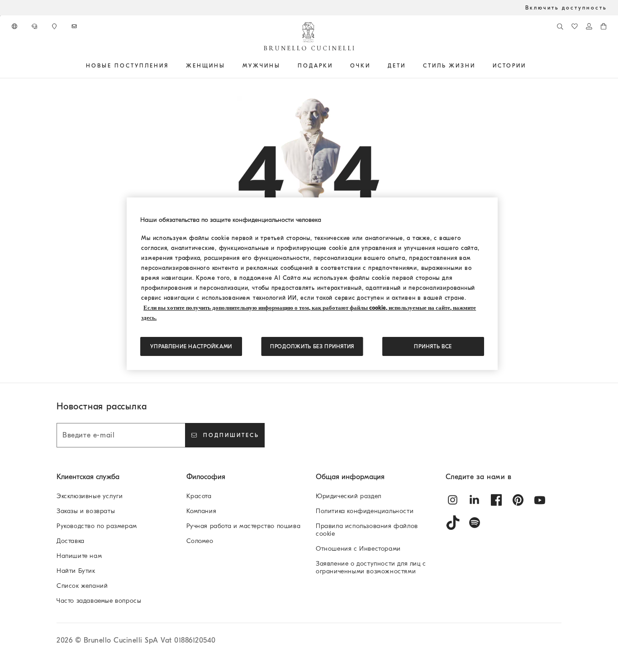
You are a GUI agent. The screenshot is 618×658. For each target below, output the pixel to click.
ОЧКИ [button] (360, 65)
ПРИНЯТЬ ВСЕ (433, 346)
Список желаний (82, 586)
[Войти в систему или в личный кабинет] (589, 26)
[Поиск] (560, 26)
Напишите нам (79, 556)
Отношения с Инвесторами (358, 548)
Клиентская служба (88, 477)
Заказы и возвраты (86, 511)
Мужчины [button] (261, 65)
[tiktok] (453, 522)
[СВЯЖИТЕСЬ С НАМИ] (35, 26)
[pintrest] (518, 500)
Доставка (71, 541)
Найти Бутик (76, 571)
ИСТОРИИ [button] (509, 65)
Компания (201, 511)
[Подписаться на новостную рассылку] (75, 26)
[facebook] (496, 500)
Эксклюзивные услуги (90, 496)
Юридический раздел (348, 496)
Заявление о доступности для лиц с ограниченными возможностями (371, 567)
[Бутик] (55, 26)
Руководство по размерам (97, 526)
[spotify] (474, 522)
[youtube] (539, 500)
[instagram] (453, 500)
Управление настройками (191, 346)
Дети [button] (397, 65)
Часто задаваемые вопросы (99, 601)
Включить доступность (566, 8)
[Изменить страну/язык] (15, 26)
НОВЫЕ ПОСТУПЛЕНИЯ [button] (127, 65)
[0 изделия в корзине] (603, 26)
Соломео (200, 541)
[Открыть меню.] (172, 66)
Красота (199, 496)
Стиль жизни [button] (449, 65)
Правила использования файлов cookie (367, 530)
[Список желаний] (574, 26)
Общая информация (350, 477)
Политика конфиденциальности (365, 511)
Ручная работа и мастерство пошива (243, 526)
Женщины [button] (205, 65)
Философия (205, 477)
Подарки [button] (315, 65)
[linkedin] (474, 500)
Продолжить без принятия (312, 346)
